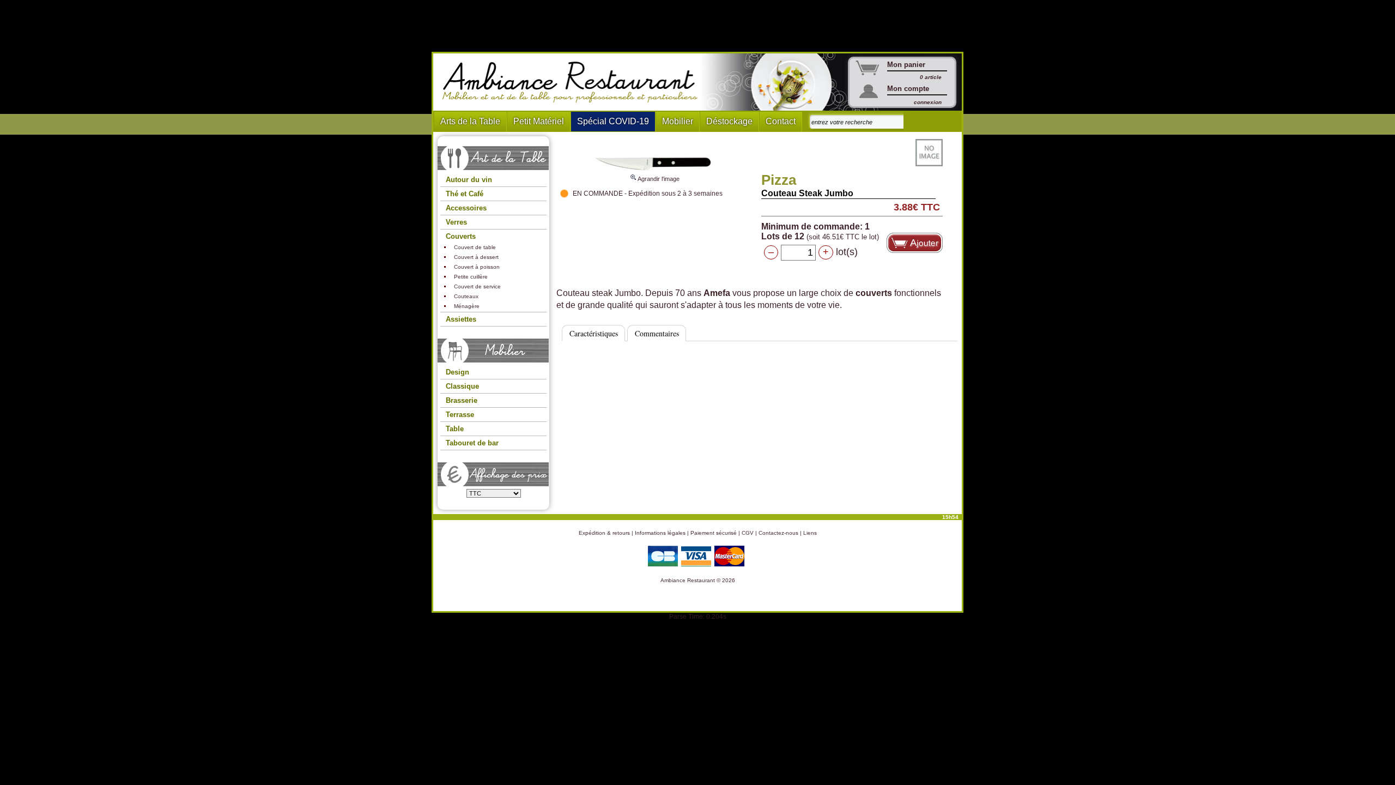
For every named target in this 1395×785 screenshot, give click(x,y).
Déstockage (729, 121)
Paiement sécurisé (713, 533)
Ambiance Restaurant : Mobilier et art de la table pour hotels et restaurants (574, 82)
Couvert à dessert (476, 257)
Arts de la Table (470, 121)
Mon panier (906, 65)
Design (457, 372)
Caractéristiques (593, 333)
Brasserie (461, 400)
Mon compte (908, 88)
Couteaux (466, 296)
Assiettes (461, 319)
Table (455, 429)
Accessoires (466, 208)
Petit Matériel (538, 121)
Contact (781, 121)
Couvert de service (477, 286)
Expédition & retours (604, 533)
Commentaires (657, 333)
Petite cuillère (471, 277)
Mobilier (677, 121)
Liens (810, 533)
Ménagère (467, 306)
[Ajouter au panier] (915, 243)
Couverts (461, 236)
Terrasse (460, 414)
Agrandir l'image (658, 179)
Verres (456, 222)
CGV (748, 533)
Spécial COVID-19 (613, 121)
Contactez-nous (778, 533)
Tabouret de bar (472, 443)
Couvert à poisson (477, 267)
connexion (928, 102)
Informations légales (660, 533)
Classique (462, 386)
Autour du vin (469, 180)
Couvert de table (475, 247)
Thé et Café (464, 194)
